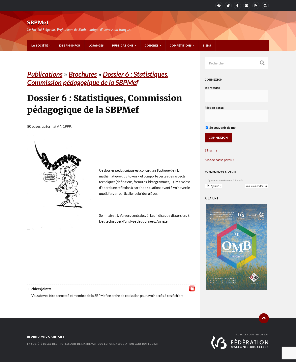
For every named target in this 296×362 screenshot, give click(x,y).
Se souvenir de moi (222, 127)
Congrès (151, 45)
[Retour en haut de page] (264, 318)
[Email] (246, 5)
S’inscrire (211, 150)
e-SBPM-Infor (69, 45)
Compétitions (181, 45)
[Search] (265, 5)
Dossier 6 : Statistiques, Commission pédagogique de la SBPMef (98, 78)
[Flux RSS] (256, 5)
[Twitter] (228, 5)
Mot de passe (214, 107)
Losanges (96, 45)
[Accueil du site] (219, 5)
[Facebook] (237, 5)
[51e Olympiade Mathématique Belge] (236, 288)
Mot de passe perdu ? (219, 160)
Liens (207, 45)
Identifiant (212, 87)
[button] (213, 186)
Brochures (83, 74)
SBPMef (38, 22)
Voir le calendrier (255, 186)
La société (39, 45)
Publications (123, 45)
